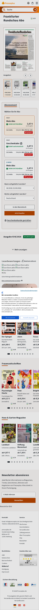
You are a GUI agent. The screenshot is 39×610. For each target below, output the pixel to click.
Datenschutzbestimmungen (28, 291)
